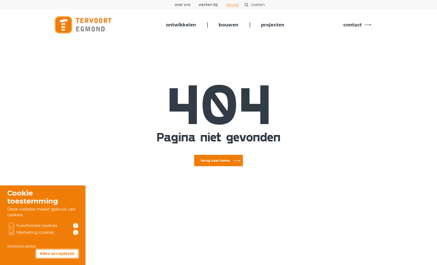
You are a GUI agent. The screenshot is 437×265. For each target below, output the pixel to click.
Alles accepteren (57, 253)
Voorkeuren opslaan (21, 246)
